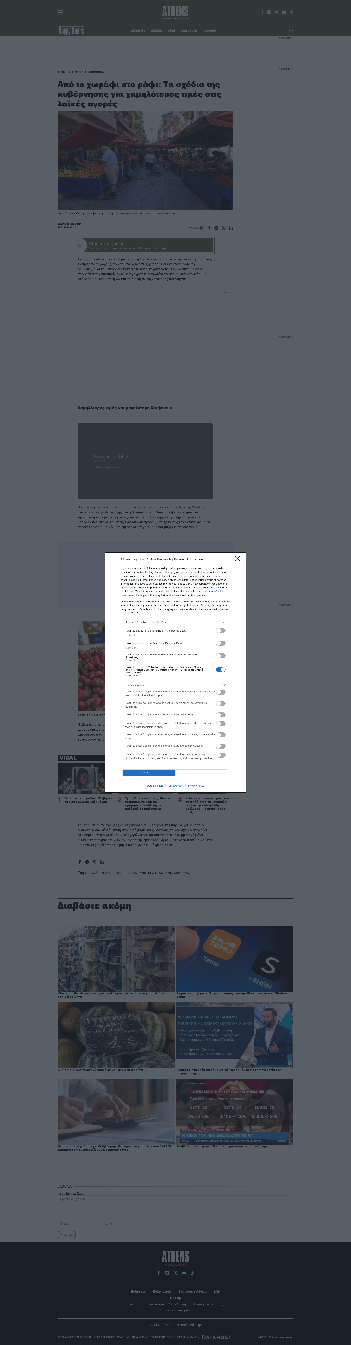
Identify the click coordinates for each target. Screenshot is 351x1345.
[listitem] (175, 622)
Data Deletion (155, 785)
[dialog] (175, 673)
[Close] (238, 559)
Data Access (175, 785)
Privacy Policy (196, 785)
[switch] (221, 630)
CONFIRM (149, 772)
